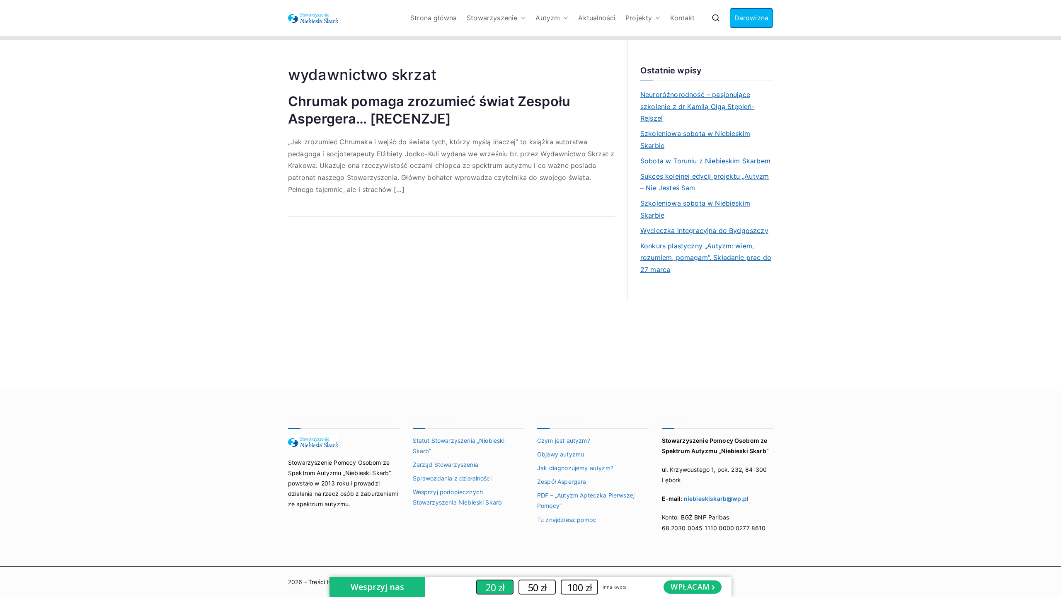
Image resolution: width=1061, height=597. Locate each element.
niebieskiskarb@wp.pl (716, 498)
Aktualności (596, 18)
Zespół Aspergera (561, 481)
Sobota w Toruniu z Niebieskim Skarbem (705, 161)
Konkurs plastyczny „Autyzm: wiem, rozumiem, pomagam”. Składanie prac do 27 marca (705, 258)
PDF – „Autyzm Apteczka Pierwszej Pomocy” (586, 500)
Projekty (638, 18)
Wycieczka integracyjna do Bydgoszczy (704, 230)
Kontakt (682, 18)
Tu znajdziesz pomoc (566, 519)
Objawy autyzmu (560, 454)
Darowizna (751, 18)
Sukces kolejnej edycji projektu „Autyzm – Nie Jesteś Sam (704, 182)
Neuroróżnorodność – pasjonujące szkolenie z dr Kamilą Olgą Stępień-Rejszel (697, 106)
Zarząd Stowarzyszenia (445, 464)
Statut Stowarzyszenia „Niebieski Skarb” (459, 445)
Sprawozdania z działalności (452, 478)
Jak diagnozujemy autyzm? (575, 467)
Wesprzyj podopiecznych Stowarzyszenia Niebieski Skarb (457, 497)
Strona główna (433, 18)
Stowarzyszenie (492, 18)
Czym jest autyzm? (563, 440)
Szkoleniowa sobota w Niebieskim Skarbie (695, 139)
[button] (521, 18)
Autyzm (547, 18)
